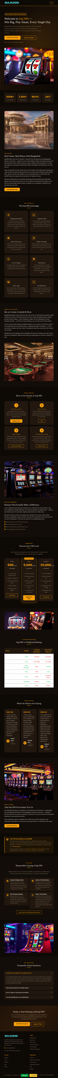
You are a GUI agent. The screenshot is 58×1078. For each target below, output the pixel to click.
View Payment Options (16, 446)
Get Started (12, 595)
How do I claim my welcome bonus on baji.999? (17, 992)
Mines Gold (32, 1040)
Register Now (16, 421)
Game (5, 1066)
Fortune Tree (33, 1042)
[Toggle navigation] (52, 2)
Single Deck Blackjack (35, 1049)
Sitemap (32, 1068)
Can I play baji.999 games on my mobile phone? (17, 997)
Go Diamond (46, 597)
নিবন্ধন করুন (25, 1075)
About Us (32, 1057)
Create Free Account (12, 37)
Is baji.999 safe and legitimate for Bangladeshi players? (19, 973)
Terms (41, 1074)
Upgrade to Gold (29, 597)
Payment (6, 1062)
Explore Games (29, 38)
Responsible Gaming (34, 1064)
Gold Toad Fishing (34, 1044)
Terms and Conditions (31, 849)
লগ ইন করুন (33, 1075)
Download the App (12, 825)
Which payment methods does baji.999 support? (17, 987)
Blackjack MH (33, 1037)
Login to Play (37, 1024)
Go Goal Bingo (33, 1046)
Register (6, 1057)
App (5, 1064)
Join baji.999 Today (12, 189)
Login (41, 421)
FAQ (31, 1066)
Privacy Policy (16, 846)
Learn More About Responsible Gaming (29, 912)
